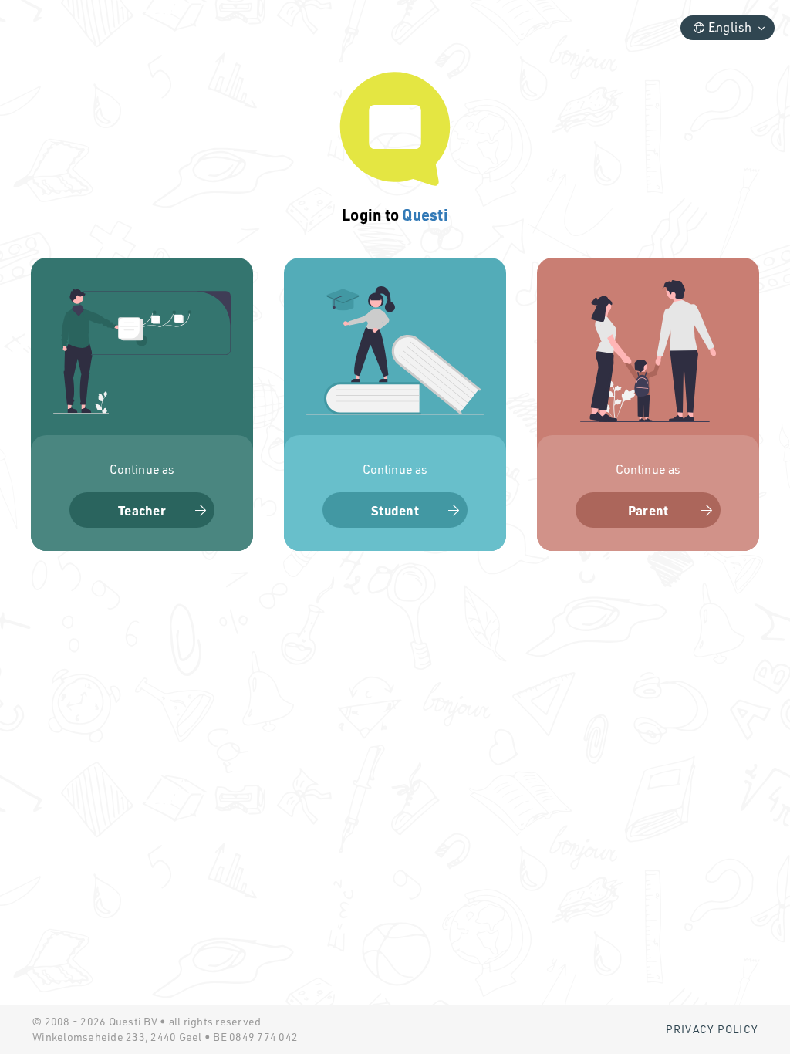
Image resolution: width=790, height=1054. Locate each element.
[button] (142, 404)
